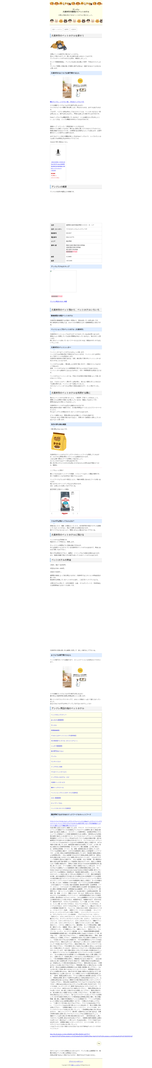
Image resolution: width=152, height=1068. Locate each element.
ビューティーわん (56, 803)
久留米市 (73, 29)
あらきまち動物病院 (57, 720)
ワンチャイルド (56, 761)
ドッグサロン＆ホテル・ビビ (60, 777)
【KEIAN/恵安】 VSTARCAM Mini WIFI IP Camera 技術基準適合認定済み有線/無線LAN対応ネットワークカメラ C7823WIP (58, 166)
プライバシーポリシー (76, 1061)
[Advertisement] (66, 208)
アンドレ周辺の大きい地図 (58, 301)
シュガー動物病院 (56, 746)
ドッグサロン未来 (56, 766)
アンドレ (54, 756)
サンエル (54, 725)
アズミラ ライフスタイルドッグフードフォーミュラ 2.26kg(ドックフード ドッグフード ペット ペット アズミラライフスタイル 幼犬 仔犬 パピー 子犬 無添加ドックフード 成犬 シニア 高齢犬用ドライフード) (76, 823)
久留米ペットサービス (58, 782)
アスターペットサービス (58, 772)
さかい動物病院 (56, 798)
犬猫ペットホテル (57, 29)
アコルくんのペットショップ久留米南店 (63, 735)
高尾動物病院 (55, 730)
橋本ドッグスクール (57, 787)
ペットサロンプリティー (58, 715)
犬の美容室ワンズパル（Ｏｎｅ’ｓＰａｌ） (64, 741)
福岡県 (66, 29)
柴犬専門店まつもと (57, 751)
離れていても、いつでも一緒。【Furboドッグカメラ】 (67, 102)
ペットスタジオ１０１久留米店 (61, 808)
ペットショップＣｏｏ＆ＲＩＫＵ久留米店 (64, 792)
